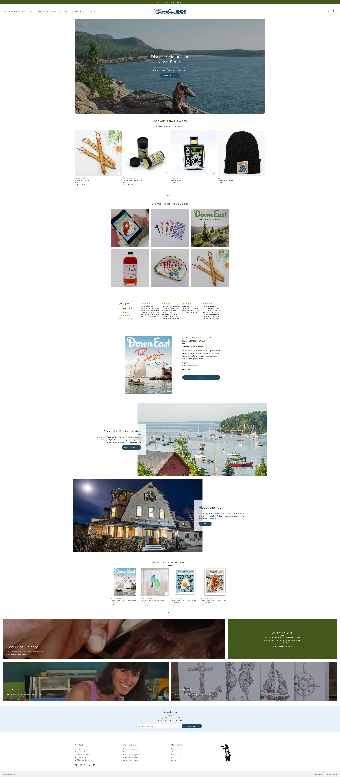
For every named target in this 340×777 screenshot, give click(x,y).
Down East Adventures (130, 758)
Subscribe (192, 726)
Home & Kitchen (77, 11)
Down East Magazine (130, 749)
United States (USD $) (10, 774)
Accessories (91, 11)
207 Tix (125, 763)
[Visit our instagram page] (80, 764)
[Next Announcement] (198, 2)
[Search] (336, 11)
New (4, 11)
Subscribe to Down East (131, 752)
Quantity (186, 369)
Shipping (184, 365)
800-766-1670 (80, 752)
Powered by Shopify (318, 774)
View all (169, 195)
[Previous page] (75, 153)
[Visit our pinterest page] (85, 764)
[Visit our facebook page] (76, 764)
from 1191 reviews (125, 318)
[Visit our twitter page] (94, 764)
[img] (125, 315)
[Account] (329, 11)
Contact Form (175, 755)
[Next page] (265, 153)
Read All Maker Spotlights (281, 646)
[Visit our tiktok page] (89, 764)
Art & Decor (63, 11)
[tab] (168, 609)
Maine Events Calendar (130, 761)
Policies (173, 761)
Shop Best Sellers (131, 447)
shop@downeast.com (82, 749)
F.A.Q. (173, 758)
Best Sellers (13, 11)
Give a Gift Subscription (131, 755)
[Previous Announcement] (141, 2)
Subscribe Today (87, 103)
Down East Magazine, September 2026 (197, 339)
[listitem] (170, 2)
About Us (205, 523)
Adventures (26, 11)
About (173, 752)
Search (173, 749)
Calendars (39, 11)
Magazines (50, 11)
